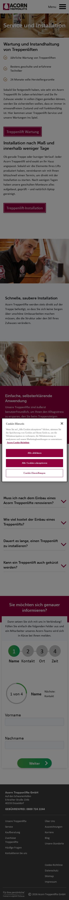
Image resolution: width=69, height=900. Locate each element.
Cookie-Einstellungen (34, 473)
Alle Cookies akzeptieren (34, 463)
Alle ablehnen (34, 453)
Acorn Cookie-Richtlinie (18, 442)
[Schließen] (62, 423)
